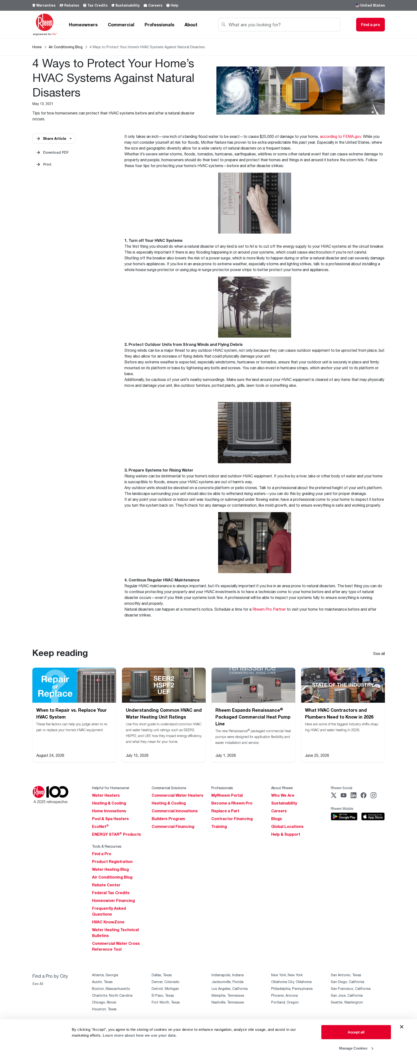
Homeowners (83, 24)
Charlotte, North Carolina (112, 995)
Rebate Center (106, 884)
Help (174, 5)
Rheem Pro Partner (269, 609)
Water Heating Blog (110, 869)
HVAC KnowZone (108, 921)
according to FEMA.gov (340, 136)
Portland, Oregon (285, 1002)
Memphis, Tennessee (228, 995)
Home (37, 47)
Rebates (71, 5)
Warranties (46, 5)
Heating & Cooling (109, 803)
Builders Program (168, 818)
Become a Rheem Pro (231, 803)
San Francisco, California (351, 988)
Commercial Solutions (169, 788)
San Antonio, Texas (346, 975)
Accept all (356, 1032)
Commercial (121, 24)
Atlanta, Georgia (105, 975)
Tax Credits (97, 5)
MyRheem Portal (227, 795)
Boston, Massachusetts (111, 988)
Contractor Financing (232, 818)
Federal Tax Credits (111, 892)
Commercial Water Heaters (177, 795)
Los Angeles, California (230, 988)
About (191, 24)
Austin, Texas (102, 982)
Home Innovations (109, 810)
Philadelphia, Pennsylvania (292, 988)
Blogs (276, 818)
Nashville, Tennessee (228, 1002)
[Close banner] (401, 1027)
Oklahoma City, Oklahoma (291, 982)
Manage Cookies (353, 1048)
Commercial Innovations (175, 810)
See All (37, 984)
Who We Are (282, 795)
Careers (155, 5)
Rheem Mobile (342, 808)
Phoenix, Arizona (284, 995)
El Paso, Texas (163, 995)
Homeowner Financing (113, 900)
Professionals (159, 24)
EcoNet (100, 826)
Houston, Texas (104, 1009)
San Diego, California (347, 982)
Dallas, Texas (162, 975)
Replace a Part (225, 810)
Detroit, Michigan (165, 988)
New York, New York (287, 975)
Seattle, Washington (347, 1002)
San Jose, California (347, 995)
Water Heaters (106, 795)
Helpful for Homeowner (111, 788)
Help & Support (285, 834)
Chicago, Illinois (104, 1002)
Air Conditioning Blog (66, 47)
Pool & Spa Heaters (110, 818)
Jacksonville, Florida (227, 982)
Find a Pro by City (50, 976)
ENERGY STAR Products (116, 834)
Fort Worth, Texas (166, 1002)
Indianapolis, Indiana (228, 975)
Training (219, 826)
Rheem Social (341, 788)
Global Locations (287, 826)
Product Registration (112, 861)
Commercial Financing (173, 826)
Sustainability (127, 5)
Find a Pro (101, 853)
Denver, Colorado (165, 982)
